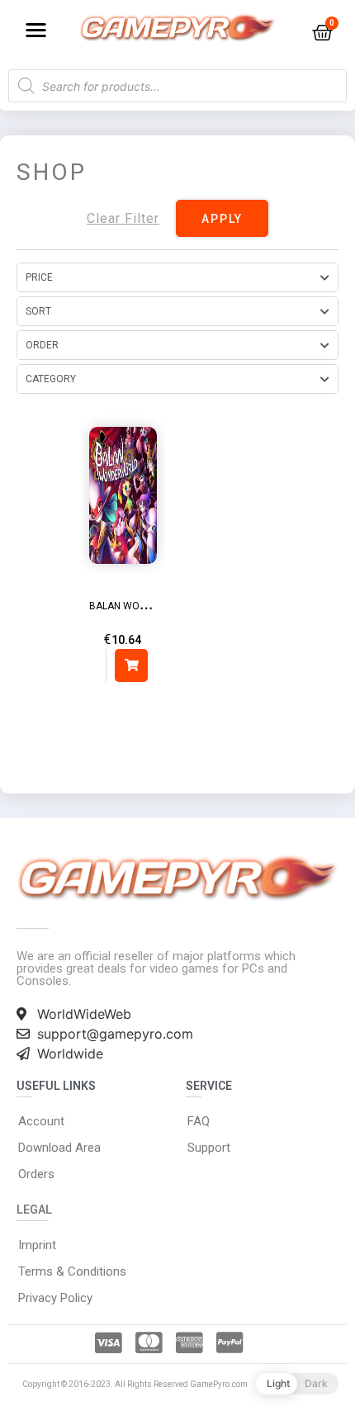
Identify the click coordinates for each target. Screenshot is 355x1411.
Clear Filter (123, 218)
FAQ (198, 1121)
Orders (36, 1174)
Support (208, 1147)
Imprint (37, 1245)
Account (41, 1121)
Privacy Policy (55, 1297)
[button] (36, 29)
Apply (222, 218)
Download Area (59, 1147)
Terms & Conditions (72, 1271)
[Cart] (322, 32)
